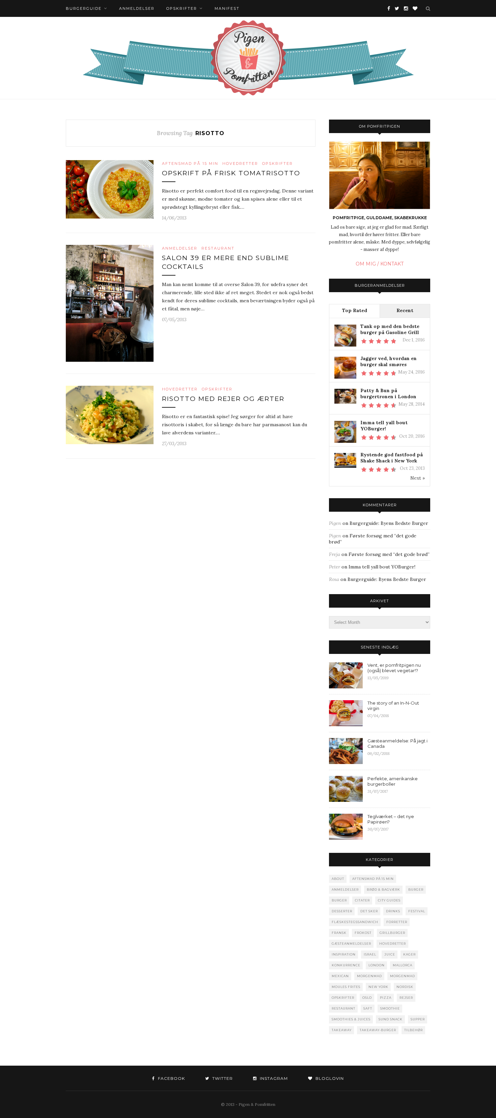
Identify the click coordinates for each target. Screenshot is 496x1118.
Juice (389, 954)
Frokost (363, 933)
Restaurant (218, 248)
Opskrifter (181, 8)
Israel (370, 954)
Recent (404, 310)
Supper (418, 1019)
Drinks (393, 911)
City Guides (389, 900)
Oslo (367, 997)
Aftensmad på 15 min (190, 163)
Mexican (340, 976)
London (376, 965)
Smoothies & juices (351, 1019)
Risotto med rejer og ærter (223, 399)
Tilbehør (413, 1030)
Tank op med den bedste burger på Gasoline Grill (389, 329)
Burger (415, 889)
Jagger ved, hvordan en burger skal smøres (388, 361)
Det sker (369, 911)
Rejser (406, 997)
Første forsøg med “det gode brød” (389, 554)
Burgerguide (84, 8)
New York (378, 987)
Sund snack (391, 1019)
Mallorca (402, 965)
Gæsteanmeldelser (351, 943)
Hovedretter (240, 163)
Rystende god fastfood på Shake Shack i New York (391, 458)
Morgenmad (369, 976)
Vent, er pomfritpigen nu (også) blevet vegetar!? (394, 667)
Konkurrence (346, 965)
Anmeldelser (137, 8)
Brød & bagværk (383, 889)
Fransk (339, 933)
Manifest (227, 8)
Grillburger (392, 933)
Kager (409, 954)
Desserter (342, 911)
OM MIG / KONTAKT (380, 264)
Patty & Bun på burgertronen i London (388, 393)
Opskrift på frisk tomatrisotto (231, 173)
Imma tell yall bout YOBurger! (384, 426)
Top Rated (354, 310)
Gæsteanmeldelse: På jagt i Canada (397, 743)
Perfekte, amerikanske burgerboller (392, 781)
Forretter (396, 922)
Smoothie (390, 1008)
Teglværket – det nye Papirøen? (390, 819)
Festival (416, 911)
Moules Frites (346, 987)
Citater (362, 900)
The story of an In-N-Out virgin (393, 705)
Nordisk (404, 987)
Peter (334, 567)
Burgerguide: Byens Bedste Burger (389, 523)
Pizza (385, 997)
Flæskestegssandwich (355, 922)
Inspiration (344, 954)
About (338, 879)
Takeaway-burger (378, 1030)
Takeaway (342, 1030)
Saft (367, 1008)
